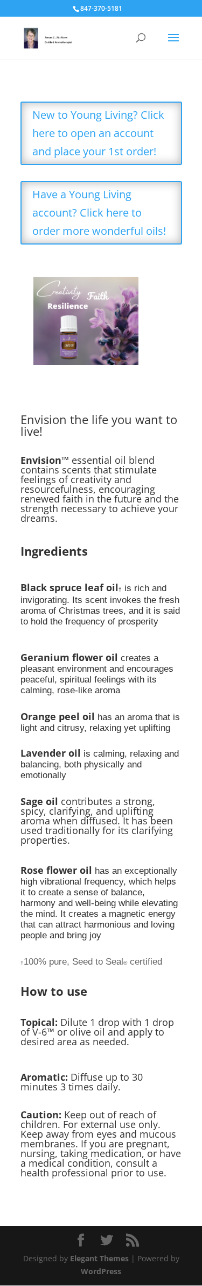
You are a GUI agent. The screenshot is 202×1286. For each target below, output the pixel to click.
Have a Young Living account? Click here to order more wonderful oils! (99, 212)
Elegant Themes (99, 1258)
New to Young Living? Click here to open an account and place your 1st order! (98, 133)
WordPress (101, 1271)
